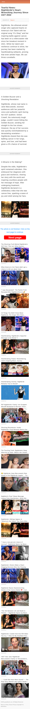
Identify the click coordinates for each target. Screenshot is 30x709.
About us (3, 704)
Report (12, 20)
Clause (10, 704)
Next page (15, 237)
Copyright (19, 704)
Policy (7, 704)
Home (3, 1)
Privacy (14, 704)
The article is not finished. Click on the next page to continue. (15, 230)
